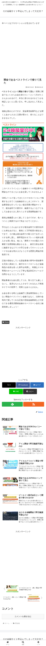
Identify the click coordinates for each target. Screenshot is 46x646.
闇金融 (6, 322)
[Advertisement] (23, 51)
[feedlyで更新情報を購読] (12, 404)
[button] (30, 391)
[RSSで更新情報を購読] (33, 404)
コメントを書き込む (23, 616)
